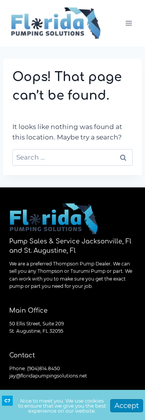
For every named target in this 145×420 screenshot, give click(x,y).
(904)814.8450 (43, 368)
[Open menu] (128, 23)
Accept (126, 405)
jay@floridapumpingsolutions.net (48, 376)
